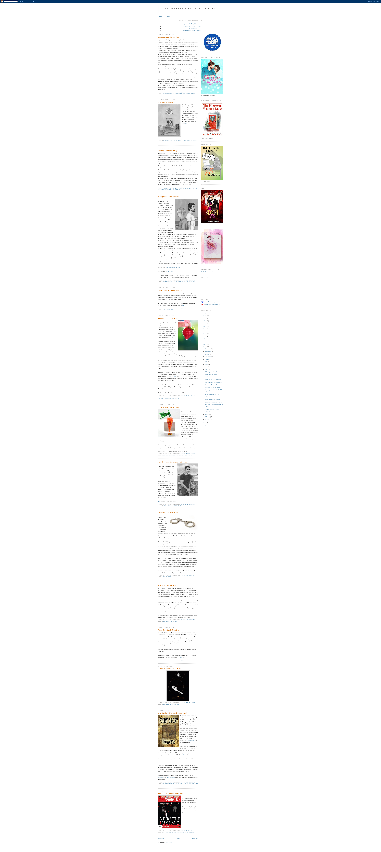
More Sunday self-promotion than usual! (172, 713)
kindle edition (191, 740)
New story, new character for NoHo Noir (172, 462)
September (208, 357)
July (206, 362)
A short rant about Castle (167, 585)
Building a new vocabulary (167, 150)
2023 (205, 316)
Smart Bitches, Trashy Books (211, 304)
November (208, 351)
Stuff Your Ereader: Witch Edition (192, 27)
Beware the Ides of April (173, 267)
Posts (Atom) (168, 842)
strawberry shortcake (171, 398)
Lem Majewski (182, 140)
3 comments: (190, 575)
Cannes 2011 (167, 704)
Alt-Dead (166, 783)
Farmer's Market (168, 93)
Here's (159, 502)
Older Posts (195, 838)
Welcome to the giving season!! (192, 25)
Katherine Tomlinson (170, 140)
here (186, 123)
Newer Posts (161, 838)
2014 (205, 339)
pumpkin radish (180, 93)
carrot (165, 455)
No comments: (191, 91)
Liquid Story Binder (164, 189)
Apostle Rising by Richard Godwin (170, 793)
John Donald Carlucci (190, 188)
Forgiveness (161, 777)
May (206, 367)
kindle (182, 755)
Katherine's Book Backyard (191, 8)
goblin (180, 188)
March (207, 414)
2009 (205, 425)
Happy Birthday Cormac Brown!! (170, 290)
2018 (205, 328)
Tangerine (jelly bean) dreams (168, 407)
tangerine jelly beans (184, 455)
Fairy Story (173, 783)
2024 (205, 313)
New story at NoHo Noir (167, 102)
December (208, 349)
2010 (205, 422)
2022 (205, 318)
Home (160, 16)
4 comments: (190, 186)
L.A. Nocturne (173, 785)
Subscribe (167, 16)
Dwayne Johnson (168, 188)
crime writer (167, 576)
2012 (205, 344)
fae (176, 188)
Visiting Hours (170, 271)
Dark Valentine (179, 832)
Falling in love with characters (168, 196)
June (206, 364)
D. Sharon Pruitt (186, 397)
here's (181, 657)
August (207, 359)
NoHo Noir (161, 142)
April (206, 369)
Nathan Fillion (173, 621)
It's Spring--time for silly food (168, 37)
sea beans (193, 93)
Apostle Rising (168, 832)
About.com (166, 397)
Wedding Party (171, 777)
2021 (205, 321)
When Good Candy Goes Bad (168, 630)
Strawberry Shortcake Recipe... (169, 318)
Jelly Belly (172, 455)
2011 (205, 347)
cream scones (175, 397)
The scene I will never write (168, 512)
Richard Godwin (190, 832)
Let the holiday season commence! (192, 30)
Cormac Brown (168, 309)
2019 (205, 326)
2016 (205, 334)
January (207, 419)
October (207, 354)
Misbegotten (176, 189)
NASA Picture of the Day (208, 272)
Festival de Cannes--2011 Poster (169, 668)
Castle (165, 621)
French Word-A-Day (209, 302)
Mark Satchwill (192, 140)
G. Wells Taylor (183, 783)
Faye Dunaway (176, 704)
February (207, 417)
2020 (205, 323)
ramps (188, 93)
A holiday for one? (192, 28)
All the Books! (192, 23)
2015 (205, 336)
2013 (205, 341)
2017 (205, 331)
